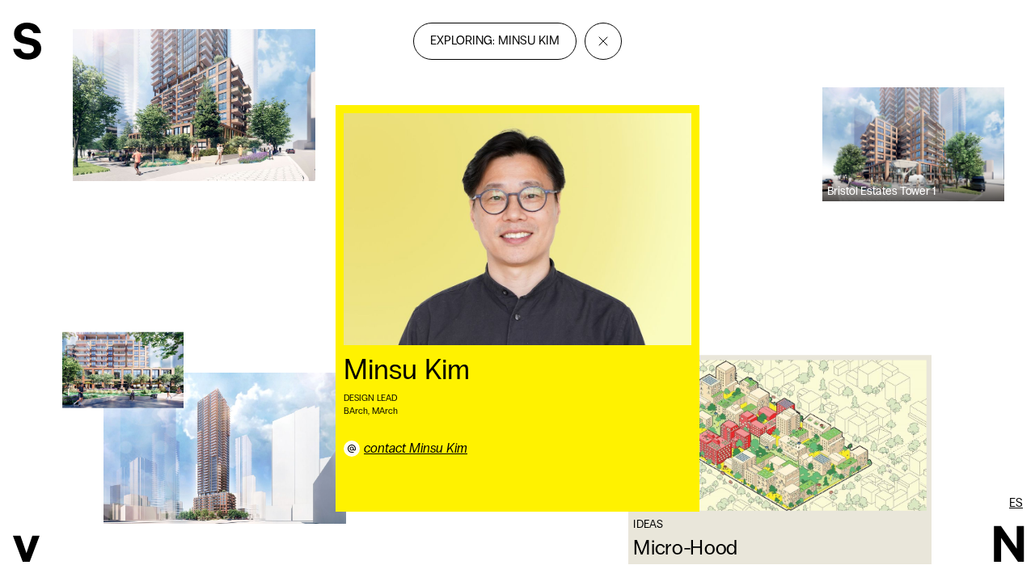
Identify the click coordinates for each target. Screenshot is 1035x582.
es (1016, 503)
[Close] (603, 41)
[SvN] (27, 43)
